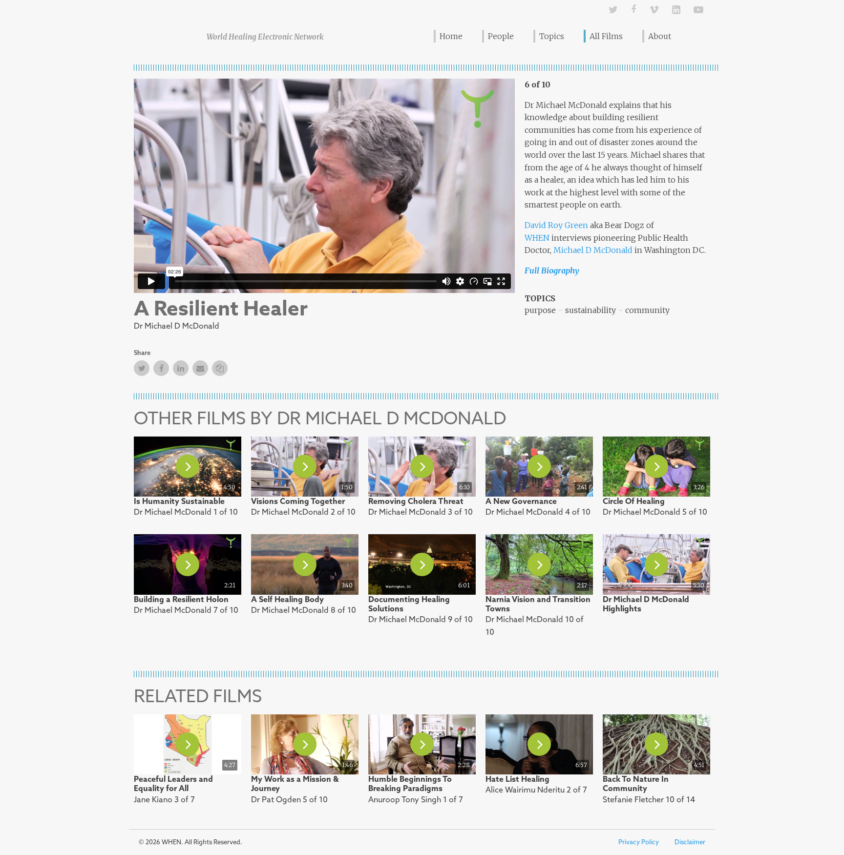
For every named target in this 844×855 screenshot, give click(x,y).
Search (696, 36)
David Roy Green (556, 225)
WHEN (537, 238)
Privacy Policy (638, 842)
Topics (551, 36)
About (659, 36)
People (501, 36)
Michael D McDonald (593, 250)
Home (451, 36)
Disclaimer (690, 842)
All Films (606, 36)
